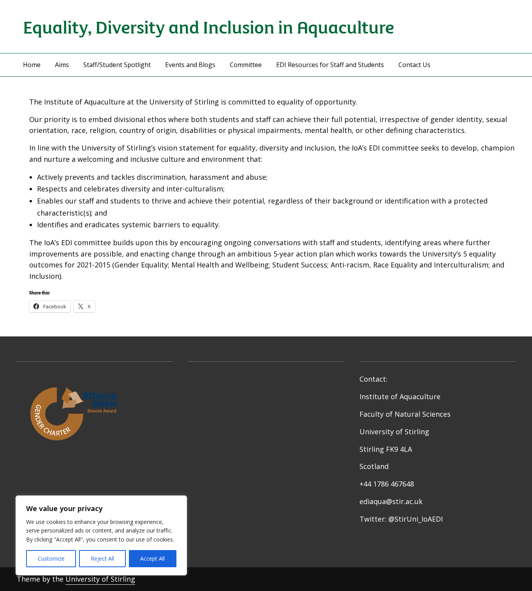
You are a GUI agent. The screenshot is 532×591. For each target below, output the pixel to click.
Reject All (102, 558)
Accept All (152, 558)
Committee (246, 64)
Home (32, 64)
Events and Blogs (190, 64)
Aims (62, 64)
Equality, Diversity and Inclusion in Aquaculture (208, 26)
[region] (101, 535)
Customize (51, 558)
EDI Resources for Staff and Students (330, 64)
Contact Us (414, 64)
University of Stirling (100, 579)
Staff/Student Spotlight (117, 64)
